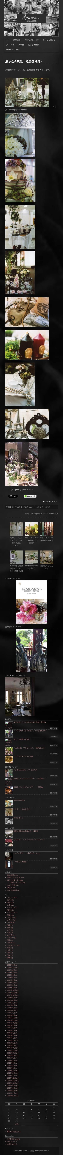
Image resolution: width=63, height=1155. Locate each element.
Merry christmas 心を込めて (31, 567)
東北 (9, 940)
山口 (9, 905)
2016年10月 (11, 1023)
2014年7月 (11, 1091)
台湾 (9, 927)
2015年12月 (11, 1048)
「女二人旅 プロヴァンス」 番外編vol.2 (29, 748)
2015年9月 (11, 1055)
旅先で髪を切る (19, 800)
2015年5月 (11, 1065)
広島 (9, 932)
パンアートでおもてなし (23, 809)
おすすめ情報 (33, 45)
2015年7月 (11, 1060)
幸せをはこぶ (18, 818)
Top (60, 1152)
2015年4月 (11, 1068)
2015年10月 (11, 1053)
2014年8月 (11, 1088)
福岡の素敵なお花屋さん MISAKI (26, 831)
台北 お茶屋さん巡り (22, 739)
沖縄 (9, 955)
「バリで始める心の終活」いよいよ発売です (30, 731)
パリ (9, 930)
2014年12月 (11, 1078)
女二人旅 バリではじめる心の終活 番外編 (30, 722)
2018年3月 (11, 982)
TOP (7, 40)
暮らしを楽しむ (49, 40)
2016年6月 (11, 1033)
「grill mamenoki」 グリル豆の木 (25, 770)
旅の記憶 (16, 40)
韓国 (9, 910)
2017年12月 (11, 990)
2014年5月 (11, 1095)
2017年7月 (11, 1003)
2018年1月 (11, 987)
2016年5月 (11, 1035)
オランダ (10, 920)
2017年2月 (11, 1013)
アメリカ (10, 917)
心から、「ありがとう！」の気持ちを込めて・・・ (16, 542)
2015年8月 (11, 1058)
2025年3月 (11, 965)
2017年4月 (11, 1010)
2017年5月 (11, 1008)
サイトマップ (12, 1141)
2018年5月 (11, 977)
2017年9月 (11, 997)
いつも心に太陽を (20, 862)
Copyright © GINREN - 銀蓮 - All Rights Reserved (31, 1151)
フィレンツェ (12, 945)
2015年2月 (11, 1073)
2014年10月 (11, 1083)
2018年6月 (11, 975)
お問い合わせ (12, 1144)
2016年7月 (11, 1030)
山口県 (9, 935)
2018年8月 (11, 970)
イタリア (10, 912)
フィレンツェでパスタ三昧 (23, 756)
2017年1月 (11, 1015)
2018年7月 (11, 972)
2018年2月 (11, 985)
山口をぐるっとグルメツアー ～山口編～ (29, 778)
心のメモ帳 (10, 45)
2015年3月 (11, 1070)
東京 (9, 902)
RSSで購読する (15, 1132)
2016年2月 (11, 1043)
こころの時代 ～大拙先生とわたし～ (27, 853)
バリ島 (9, 922)
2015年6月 (11, 1063)
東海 (9, 958)
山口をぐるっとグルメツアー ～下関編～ (29, 787)
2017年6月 (11, 1005)
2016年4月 (11, 1038)
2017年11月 (11, 993)
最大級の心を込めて (46, 567)
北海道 (9, 942)
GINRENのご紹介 (12, 49)
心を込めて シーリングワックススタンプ (29, 840)
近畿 (9, 915)
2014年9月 (11, 1085)
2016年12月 (11, 1018)
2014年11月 (11, 1080)
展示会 (21, 45)
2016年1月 (11, 1045)
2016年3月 (11, 1040)
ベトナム (10, 907)
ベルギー (10, 938)
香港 (9, 952)
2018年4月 (11, 980)
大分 (9, 950)
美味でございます (32, 40)
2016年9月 (11, 1025)
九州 (9, 900)
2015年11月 (11, 1050)
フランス (10, 897)
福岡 (9, 925)
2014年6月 (11, 1093)
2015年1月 (11, 1075)
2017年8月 (11, 1000)
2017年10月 (11, 995)
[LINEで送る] (30, 496)
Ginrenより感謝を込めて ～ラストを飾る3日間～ (16, 570)
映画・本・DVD (16, 882)
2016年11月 (11, 1020)
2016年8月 (11, 1028)
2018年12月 (11, 967)
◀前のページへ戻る (49, 501)
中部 (9, 948)
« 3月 (16, 1124)
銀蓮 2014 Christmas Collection (46, 539)
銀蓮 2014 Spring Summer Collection (40, 514)
